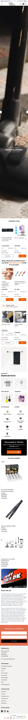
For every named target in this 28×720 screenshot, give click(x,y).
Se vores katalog (12, 452)
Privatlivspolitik (4, 677)
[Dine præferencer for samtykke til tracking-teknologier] (1, 540)
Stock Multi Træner (6, 324)
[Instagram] (5, 711)
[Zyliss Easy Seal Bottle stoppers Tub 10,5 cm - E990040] (20, 274)
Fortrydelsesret (4, 698)
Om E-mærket (4, 673)
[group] (9, 1)
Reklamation (4, 703)
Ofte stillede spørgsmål (6, 666)
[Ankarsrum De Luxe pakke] (14, 545)
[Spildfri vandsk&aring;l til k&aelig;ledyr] (20, 317)
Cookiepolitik (4, 679)
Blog (2, 682)
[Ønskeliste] (23, 4)
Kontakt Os (3, 700)
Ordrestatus (4, 691)
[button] (13, 216)
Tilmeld (15, 641)
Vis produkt (4, 498)
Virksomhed (21, 1)
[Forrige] (2, 239)
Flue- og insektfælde (19, 237)
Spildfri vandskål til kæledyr (19, 325)
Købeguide (3, 668)
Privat (25, 1)
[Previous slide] (1, 112)
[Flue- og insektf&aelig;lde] (20, 230)
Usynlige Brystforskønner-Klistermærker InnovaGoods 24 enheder (5, 284)
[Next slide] (27, 112)
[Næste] (26, 239)
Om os (2, 670)
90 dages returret (5, 696)
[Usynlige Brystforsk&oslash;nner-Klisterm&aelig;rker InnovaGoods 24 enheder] (7, 274)
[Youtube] (8, 711)
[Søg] (21, 4)
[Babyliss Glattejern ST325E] (14, 512)
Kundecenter (4, 675)
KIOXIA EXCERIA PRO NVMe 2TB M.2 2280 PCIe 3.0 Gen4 (7, 239)
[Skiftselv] (12, 4)
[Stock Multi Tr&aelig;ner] (7, 316)
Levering (3, 693)
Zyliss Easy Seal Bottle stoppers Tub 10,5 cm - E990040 (20, 283)
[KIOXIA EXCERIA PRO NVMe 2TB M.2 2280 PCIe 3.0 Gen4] (7, 230)
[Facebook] (2, 711)
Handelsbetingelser (5, 684)
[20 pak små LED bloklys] (14, 475)
